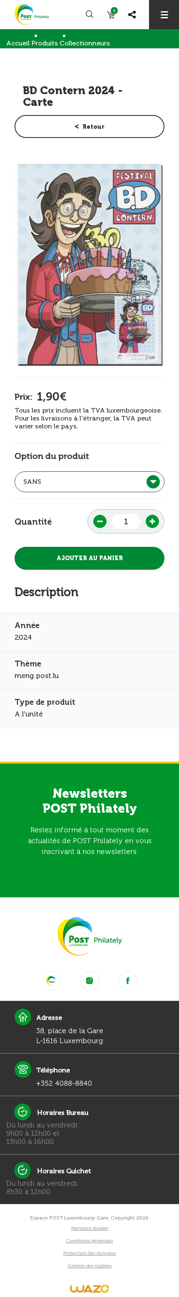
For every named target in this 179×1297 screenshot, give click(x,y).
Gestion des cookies (90, 1266)
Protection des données (89, 1253)
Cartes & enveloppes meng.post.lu (61, 60)
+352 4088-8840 (64, 1083)
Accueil (18, 43)
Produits (44, 43)
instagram (89, 981)
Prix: (23, 397)
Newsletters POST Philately (89, 801)
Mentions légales (89, 1228)
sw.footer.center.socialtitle (51, 981)
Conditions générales (89, 1241)
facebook (128, 981)
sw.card (114, 12)
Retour (93, 126)
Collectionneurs (85, 43)
